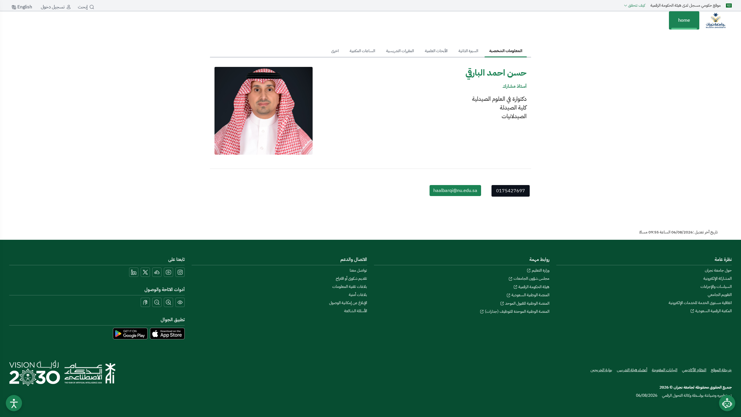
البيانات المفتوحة (664, 370)
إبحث (83, 6)
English (24, 6)
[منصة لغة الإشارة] (145, 302)
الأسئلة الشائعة (355, 311)
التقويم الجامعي (720, 295)
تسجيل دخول (53, 6)
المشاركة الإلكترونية (717, 278)
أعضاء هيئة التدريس (632, 370)
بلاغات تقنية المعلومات (349, 287)
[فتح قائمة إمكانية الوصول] (14, 403)
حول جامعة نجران (718, 270)
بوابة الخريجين (601, 370)
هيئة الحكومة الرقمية (533, 287)
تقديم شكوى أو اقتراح (351, 278)
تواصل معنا (358, 270)
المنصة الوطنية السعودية (530, 295)
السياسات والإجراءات (716, 287)
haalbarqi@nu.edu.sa (455, 190)
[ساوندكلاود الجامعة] (157, 272)
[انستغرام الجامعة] (180, 272)
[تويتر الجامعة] (145, 272)
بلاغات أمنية (358, 295)
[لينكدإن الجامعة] (134, 272)
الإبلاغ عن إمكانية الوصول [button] (348, 303)
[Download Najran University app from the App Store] (167, 333)
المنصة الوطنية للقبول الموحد (526, 303)
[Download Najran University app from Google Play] (130, 333)
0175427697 (510, 190)
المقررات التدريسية (400, 51)
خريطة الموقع (721, 370)
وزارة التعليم (540, 270)
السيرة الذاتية (468, 51)
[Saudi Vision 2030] (34, 373)
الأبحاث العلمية (436, 51)
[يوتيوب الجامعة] (168, 272)
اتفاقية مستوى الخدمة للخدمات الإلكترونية (700, 303)
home (684, 20)
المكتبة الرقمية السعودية (713, 311)
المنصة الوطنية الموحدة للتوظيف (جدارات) (516, 311)
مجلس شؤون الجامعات (531, 278)
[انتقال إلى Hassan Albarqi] (715, 20)
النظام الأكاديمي (694, 370)
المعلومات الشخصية (505, 51)
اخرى (335, 51)
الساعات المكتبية (362, 51)
